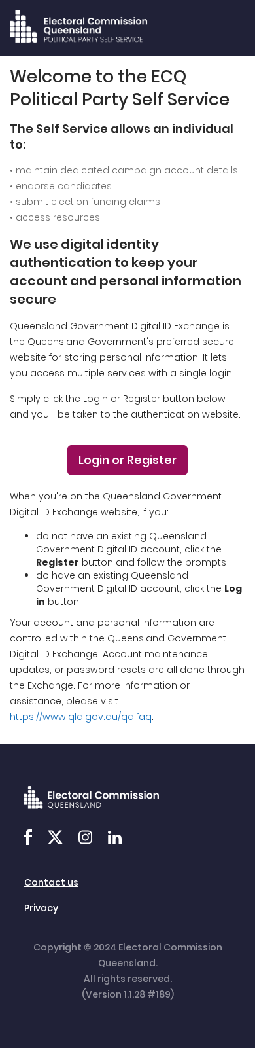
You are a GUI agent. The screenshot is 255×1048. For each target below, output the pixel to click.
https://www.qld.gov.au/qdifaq (81, 716)
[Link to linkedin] (115, 838)
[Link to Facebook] (28, 838)
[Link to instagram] (85, 838)
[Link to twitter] (55, 838)
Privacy (41, 907)
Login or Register (127, 460)
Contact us (51, 882)
